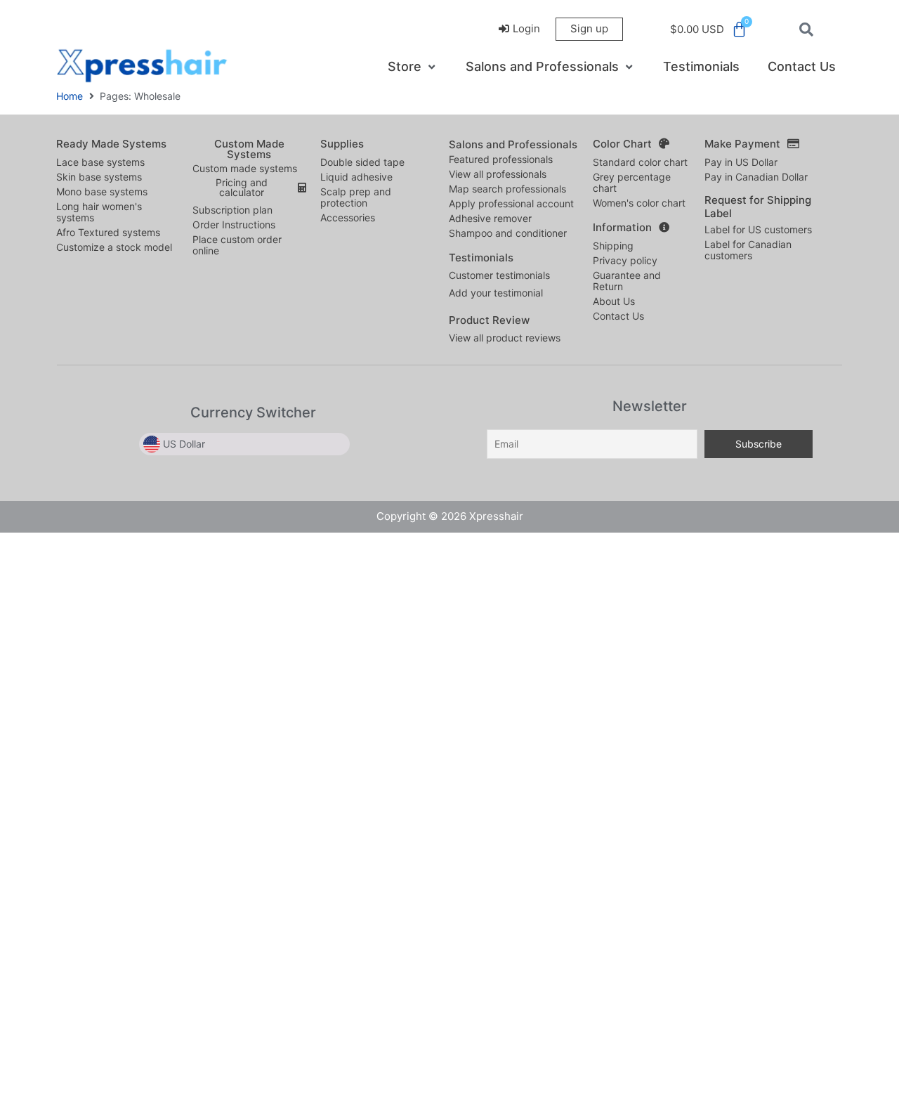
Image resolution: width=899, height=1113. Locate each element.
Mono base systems (101, 191)
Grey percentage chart (632, 182)
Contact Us (618, 316)
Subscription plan (232, 210)
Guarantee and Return (627, 280)
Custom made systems (244, 168)
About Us (614, 301)
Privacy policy (625, 260)
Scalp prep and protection (355, 197)
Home (69, 96)
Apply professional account (511, 203)
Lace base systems (100, 162)
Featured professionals (501, 159)
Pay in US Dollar (740, 162)
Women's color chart (639, 203)
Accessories (347, 217)
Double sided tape (362, 162)
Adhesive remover (490, 218)
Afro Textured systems (108, 232)
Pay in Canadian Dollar (756, 177)
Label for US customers (758, 229)
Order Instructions (233, 224)
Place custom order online (237, 244)
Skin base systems (99, 177)
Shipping (613, 246)
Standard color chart (640, 162)
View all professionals (497, 174)
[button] (413, 67)
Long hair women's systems (99, 211)
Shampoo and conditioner (508, 233)
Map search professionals (507, 189)
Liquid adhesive (356, 177)
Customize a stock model (114, 247)
